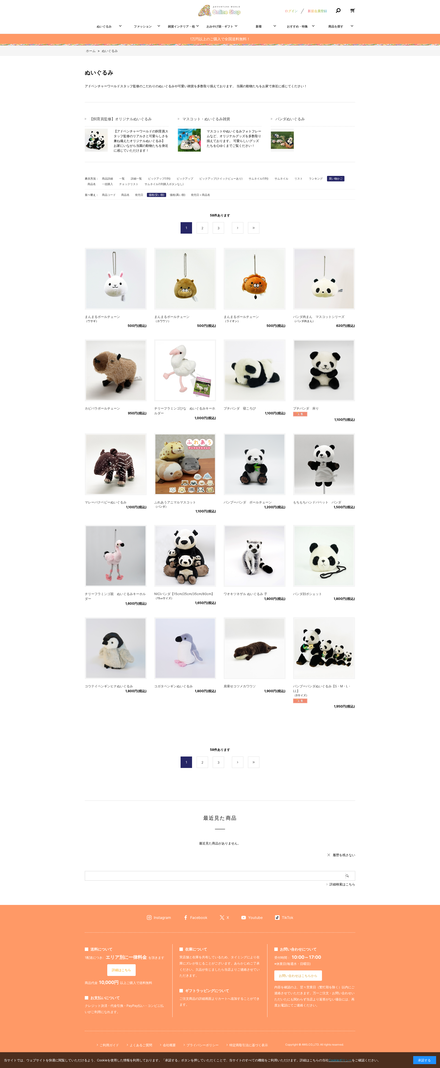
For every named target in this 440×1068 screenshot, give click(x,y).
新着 (259, 26)
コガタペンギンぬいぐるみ (173, 686)
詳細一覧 (136, 178)
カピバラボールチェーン (102, 408)
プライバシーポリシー (203, 1045)
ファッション (143, 26)
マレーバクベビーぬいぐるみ (105, 502)
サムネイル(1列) (258, 178)
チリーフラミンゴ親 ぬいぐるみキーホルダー (115, 596)
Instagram (162, 917)
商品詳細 (107, 178)
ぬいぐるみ (104, 26)
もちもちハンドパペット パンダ (317, 502)
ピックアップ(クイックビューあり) (220, 178)
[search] (350, 875)
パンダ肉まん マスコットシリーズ (318, 317)
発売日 (139, 195)
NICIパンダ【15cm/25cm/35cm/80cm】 (184, 594)
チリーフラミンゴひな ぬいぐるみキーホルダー (184, 410)
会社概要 (169, 1045)
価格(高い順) (177, 195)
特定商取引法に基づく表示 (248, 1045)
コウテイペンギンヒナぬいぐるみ (109, 686)
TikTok (287, 917)
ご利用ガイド (109, 1045)
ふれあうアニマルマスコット (175, 502)
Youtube (255, 917)
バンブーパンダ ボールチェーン (248, 502)
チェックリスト (128, 184)
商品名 (92, 184)
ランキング (316, 178)
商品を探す (335, 26)
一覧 (122, 178)
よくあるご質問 (141, 1045)
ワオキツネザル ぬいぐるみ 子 (245, 594)
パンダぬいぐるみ (290, 119)
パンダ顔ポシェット (307, 594)
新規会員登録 (317, 11)
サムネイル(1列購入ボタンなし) (164, 184)
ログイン (291, 11)
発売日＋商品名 (200, 195)
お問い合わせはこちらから (298, 976)
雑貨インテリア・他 (181, 26)
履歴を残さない (344, 855)
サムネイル (281, 178)
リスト (298, 178)
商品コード (109, 195)
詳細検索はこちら (342, 884)
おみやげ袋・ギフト (219, 26)
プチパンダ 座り (306, 408)
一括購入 (107, 184)
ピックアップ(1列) (159, 178)
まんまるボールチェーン (102, 317)
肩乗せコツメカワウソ (240, 686)
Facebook (198, 917)
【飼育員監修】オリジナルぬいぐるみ (120, 119)
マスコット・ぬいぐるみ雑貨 (206, 119)
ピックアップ (185, 178)
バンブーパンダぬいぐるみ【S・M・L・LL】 (322, 688)
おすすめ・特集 (297, 26)
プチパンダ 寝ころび (240, 408)
